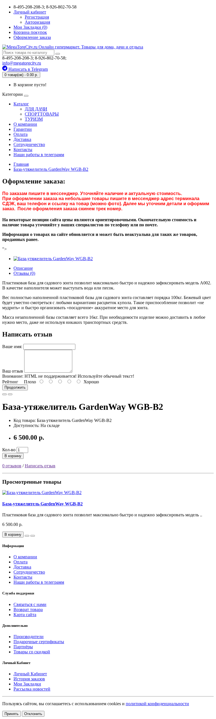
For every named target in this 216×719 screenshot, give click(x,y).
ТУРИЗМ (34, 119)
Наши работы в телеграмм (39, 154)
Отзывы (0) (24, 273)
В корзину (12, 456)
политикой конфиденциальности (157, 703)
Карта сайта (25, 614)
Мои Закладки (27, 684)
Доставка (22, 139)
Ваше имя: (12, 346)
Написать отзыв (40, 465)
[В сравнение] (10, 394)
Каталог (21, 103)
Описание (23, 268)
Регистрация (37, 17)
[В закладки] (4, 394)
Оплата (21, 134)
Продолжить (15, 387)
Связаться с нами (30, 604)
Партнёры (23, 646)
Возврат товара (28, 609)
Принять (11, 714)
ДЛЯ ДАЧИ (36, 109)
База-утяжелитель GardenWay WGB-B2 (42, 503)
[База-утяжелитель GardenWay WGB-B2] (53, 258)
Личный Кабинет (30, 673)
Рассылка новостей (32, 689)
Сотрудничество (29, 144)
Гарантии (23, 129)
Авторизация (37, 22)
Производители (29, 636)
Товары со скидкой (32, 651)
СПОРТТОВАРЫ (42, 114)
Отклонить (33, 714)
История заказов (29, 678)
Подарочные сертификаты (39, 641)
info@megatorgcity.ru (21, 63)
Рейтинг (10, 381)
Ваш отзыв (12, 371)
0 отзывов (11, 465)
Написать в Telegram (27, 69)
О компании (25, 124)
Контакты (23, 149)
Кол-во (8, 449)
